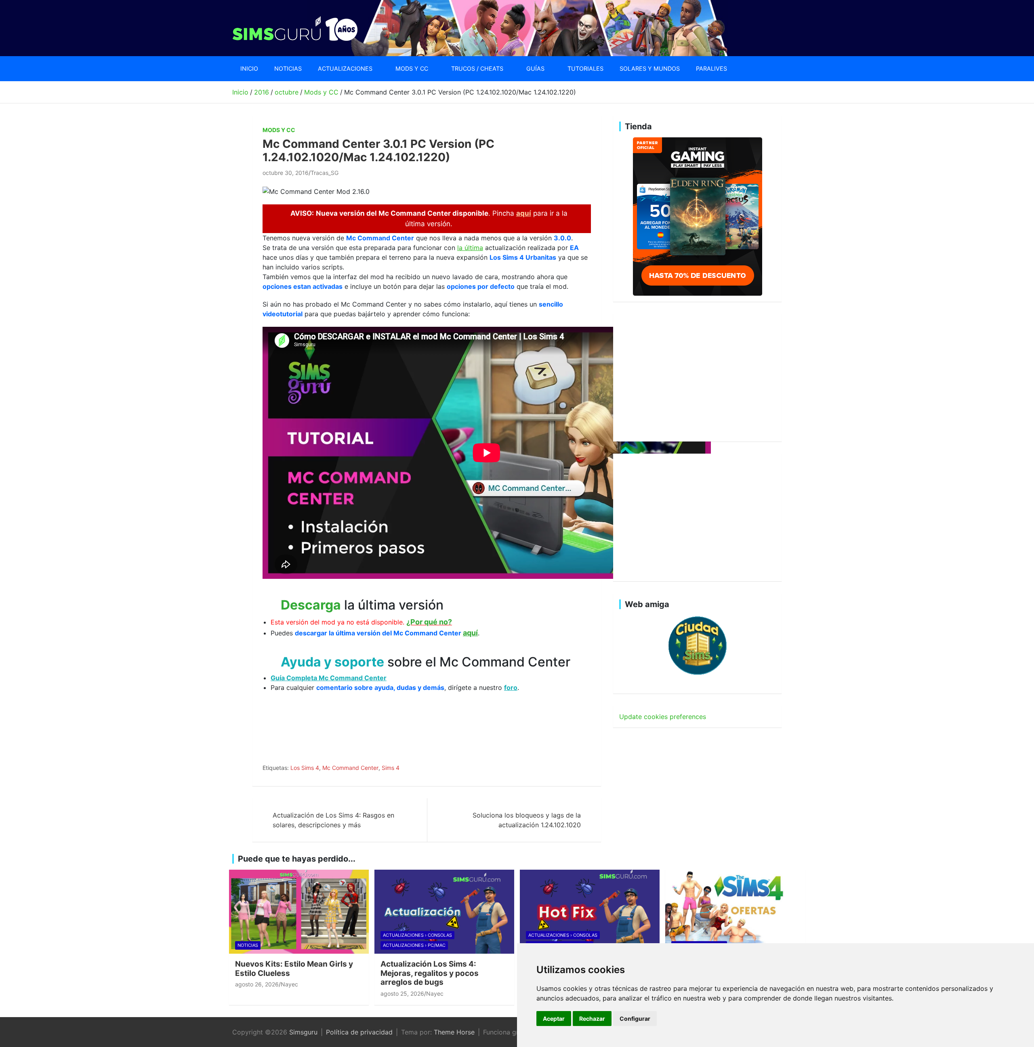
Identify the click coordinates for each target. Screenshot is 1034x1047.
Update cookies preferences (662, 717)
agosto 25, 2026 (402, 993)
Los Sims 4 (304, 767)
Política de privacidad (359, 1032)
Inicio (249, 68)
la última (470, 248)
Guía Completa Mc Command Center (329, 678)
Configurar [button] (635, 1018)
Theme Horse (454, 1032)
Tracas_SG (324, 172)
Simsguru (303, 1032)
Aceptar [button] (554, 1018)
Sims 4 (390, 767)
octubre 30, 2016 (286, 172)
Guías (535, 68)
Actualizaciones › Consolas (417, 935)
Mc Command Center (350, 767)
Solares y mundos (650, 68)
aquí (523, 213)
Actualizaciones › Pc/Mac (414, 945)
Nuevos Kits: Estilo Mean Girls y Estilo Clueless (294, 968)
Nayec (289, 984)
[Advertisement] (410, 735)
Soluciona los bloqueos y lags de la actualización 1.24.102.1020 (527, 820)
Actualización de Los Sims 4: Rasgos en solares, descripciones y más (333, 820)
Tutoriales (585, 68)
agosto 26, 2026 (257, 984)
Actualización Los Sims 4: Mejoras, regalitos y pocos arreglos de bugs (429, 973)
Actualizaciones (345, 68)
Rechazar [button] (592, 1018)
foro (510, 687)
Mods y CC (411, 68)
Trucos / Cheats (477, 68)
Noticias (288, 68)
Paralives (711, 68)
